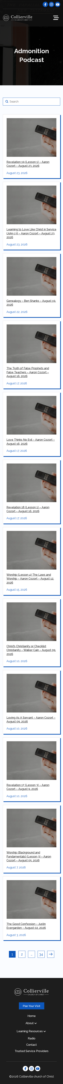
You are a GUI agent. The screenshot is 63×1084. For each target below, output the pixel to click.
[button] (56, 18)
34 (41, 954)
